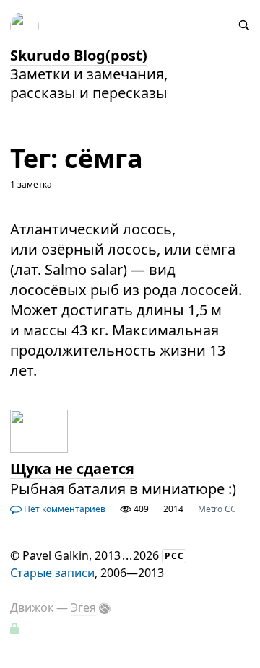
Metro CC (217, 509)
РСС (174, 556)
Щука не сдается (72, 468)
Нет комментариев (63, 509)
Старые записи (52, 573)
